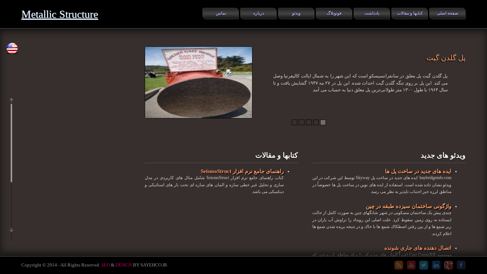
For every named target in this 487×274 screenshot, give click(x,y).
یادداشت (371, 13)
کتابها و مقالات (410, 13)
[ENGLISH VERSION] (12, 48)
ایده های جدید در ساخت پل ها (418, 171)
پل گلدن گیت (446, 58)
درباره (258, 13)
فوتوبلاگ (334, 13)
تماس (221, 13)
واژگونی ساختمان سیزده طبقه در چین (408, 206)
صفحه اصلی (447, 13)
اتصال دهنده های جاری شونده (417, 248)
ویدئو (296, 13)
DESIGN (124, 265)
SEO (105, 265)
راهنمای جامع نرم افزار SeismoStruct (242, 171)
